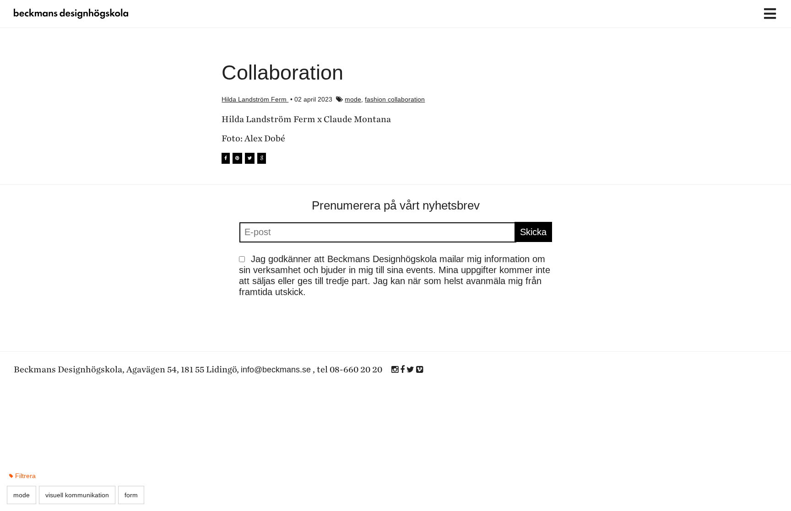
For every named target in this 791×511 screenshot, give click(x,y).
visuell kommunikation (77, 495)
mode (353, 99)
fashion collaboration (395, 99)
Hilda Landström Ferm (255, 99)
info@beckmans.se (276, 369)
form (131, 495)
